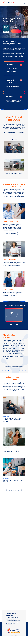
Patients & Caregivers (14, 84)
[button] (11, 324)
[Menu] (24, 2)
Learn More (15, 31)
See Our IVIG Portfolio (10, 233)
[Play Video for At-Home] (14, 145)
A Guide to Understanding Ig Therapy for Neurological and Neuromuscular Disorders (13, 420)
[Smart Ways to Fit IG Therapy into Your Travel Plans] (14, 467)
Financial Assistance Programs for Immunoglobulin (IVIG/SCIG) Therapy (12, 450)
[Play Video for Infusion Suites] (14, 163)
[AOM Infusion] (9, 2)
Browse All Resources (14, 490)
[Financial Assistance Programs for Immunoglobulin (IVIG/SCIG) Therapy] (14, 436)
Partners (14, 100)
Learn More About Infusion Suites (13, 173)
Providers (14, 68)
